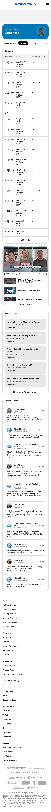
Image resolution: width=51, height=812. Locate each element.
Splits (46, 43)
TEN (12, 191)
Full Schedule (25, 240)
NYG (12, 211)
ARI (12, 103)
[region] (25, 259)
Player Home (10, 43)
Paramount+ (7, 650)
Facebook (6, 724)
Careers (6, 642)
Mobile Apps (8, 627)
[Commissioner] (28, 782)
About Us (6, 637)
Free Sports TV (9, 614)
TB (12, 160)
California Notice (10, 685)
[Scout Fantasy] (19, 788)
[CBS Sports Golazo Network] (25, 772)
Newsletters (7, 752)
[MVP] (42, 782)
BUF (12, 73)
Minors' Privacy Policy (12, 674)
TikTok (5, 715)
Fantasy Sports (9, 609)
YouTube (6, 710)
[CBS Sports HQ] (36, 768)
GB (12, 119)
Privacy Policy (8, 670)
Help (4, 695)
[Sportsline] (35, 777)
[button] (3, 4)
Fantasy (23, 43)
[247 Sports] (17, 777)
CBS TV (6, 655)
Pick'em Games (9, 605)
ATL (12, 181)
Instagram (6, 719)
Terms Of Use (8, 665)
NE (12, 150)
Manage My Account (11, 747)
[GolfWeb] (32, 788)
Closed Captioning (10, 680)
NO (12, 62)
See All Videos (25, 304)
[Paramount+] (12, 782)
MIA (12, 140)
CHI (12, 170)
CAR (12, 93)
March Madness (9, 622)
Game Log (35, 43)
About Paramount (10, 646)
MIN (12, 129)
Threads (6, 732)
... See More (11, 327)
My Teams (7, 756)
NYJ (12, 83)
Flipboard (6, 736)
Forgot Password (9, 760)
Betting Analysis (9, 618)
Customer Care (9, 700)
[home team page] (8, 62)
